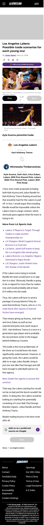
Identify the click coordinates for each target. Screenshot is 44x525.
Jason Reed (10, 55)
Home (4, 448)
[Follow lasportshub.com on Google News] (38, 430)
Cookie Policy (8, 485)
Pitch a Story (32, 476)
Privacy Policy (8, 481)
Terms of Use (32, 481)
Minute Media (16, 504)
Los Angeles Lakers (17, 448)
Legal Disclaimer (34, 485)
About (5, 467)
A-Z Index (30, 490)
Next (34, 98)
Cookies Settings (10, 498)
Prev (10, 98)
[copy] (17, 60)
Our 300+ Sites (33, 472)
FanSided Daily (9, 476)
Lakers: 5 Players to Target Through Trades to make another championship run (22, 234)
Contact (6, 472)
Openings (30, 467)
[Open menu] (3, 3)
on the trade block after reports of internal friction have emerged (21, 309)
